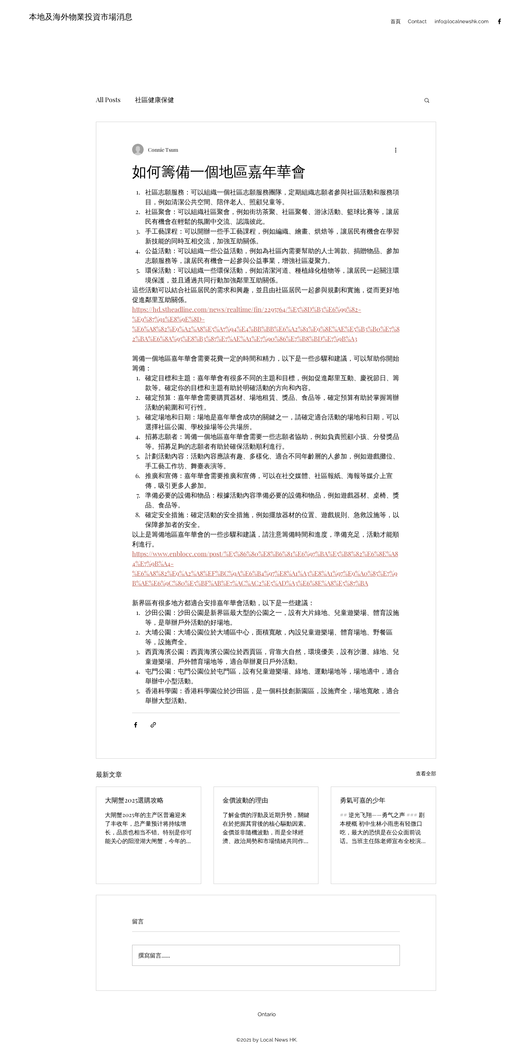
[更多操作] (395, 149)
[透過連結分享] (153, 724)
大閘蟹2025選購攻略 (134, 800)
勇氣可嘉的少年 (362, 800)
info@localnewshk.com (462, 21)
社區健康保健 (154, 99)
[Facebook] (499, 21)
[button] (426, 100)
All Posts (108, 99)
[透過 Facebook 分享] (135, 724)
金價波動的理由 (245, 800)
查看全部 (426, 773)
